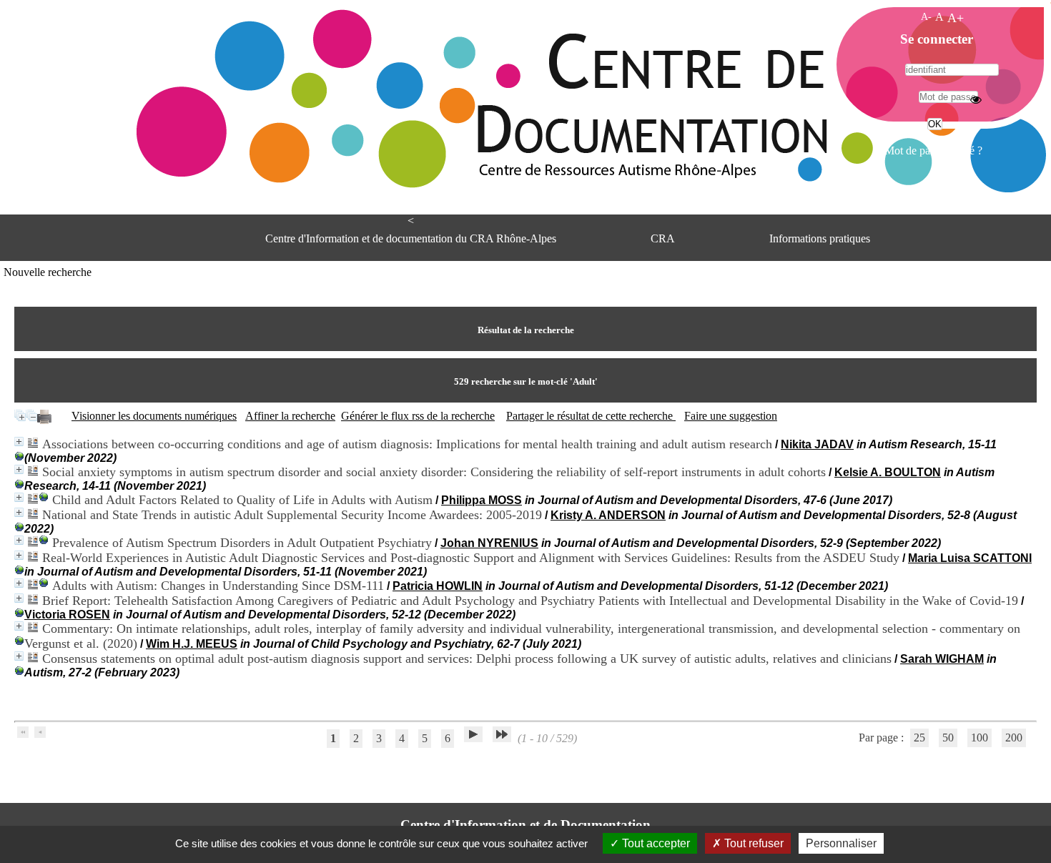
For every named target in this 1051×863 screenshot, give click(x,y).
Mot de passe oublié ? (933, 150)
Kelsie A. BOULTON (887, 472)
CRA (663, 238)
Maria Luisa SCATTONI (970, 558)
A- (926, 16)
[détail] (19, 441)
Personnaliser (841, 843)
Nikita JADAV (817, 444)
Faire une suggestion (730, 416)
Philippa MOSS (481, 500)
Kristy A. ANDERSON (608, 515)
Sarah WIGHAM (942, 659)
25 (919, 737)
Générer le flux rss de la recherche (418, 416)
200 (1013, 737)
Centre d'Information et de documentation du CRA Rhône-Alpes (410, 238)
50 (948, 737)
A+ (955, 18)
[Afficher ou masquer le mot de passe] (976, 99)
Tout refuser (752, 843)
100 (979, 737)
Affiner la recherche (290, 416)
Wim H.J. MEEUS (191, 644)
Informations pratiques (819, 238)
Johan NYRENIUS (489, 543)
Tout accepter (654, 843)
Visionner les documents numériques (154, 416)
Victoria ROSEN (67, 614)
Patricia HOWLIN (438, 586)
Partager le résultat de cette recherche (591, 416)
